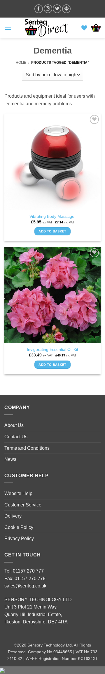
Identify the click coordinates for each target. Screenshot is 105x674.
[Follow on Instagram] (48, 8)
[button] (7, 27)
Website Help (18, 493)
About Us (14, 425)
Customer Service (22, 504)
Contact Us (15, 436)
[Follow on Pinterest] (66, 8)
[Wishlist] (84, 27)
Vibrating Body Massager (52, 216)
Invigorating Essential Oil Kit (52, 349)
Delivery (13, 515)
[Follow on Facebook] (38, 8)
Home (21, 63)
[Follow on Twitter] (57, 8)
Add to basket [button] (52, 231)
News (10, 459)
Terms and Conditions (27, 448)
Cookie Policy (18, 527)
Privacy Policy (19, 538)
